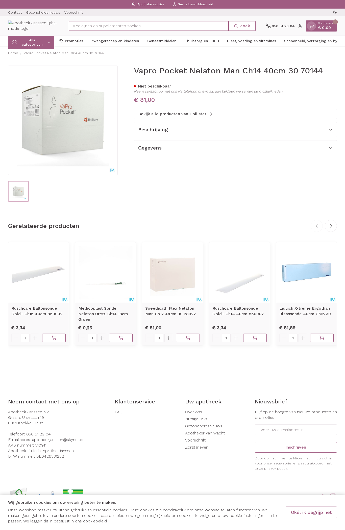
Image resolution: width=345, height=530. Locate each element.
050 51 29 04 (38, 434)
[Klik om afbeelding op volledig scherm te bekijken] (62, 120)
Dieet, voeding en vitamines (251, 41)
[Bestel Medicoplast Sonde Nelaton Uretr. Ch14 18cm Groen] (121, 338)
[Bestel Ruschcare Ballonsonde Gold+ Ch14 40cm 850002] (255, 338)
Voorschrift (73, 12)
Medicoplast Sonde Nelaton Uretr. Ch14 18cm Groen (103, 314)
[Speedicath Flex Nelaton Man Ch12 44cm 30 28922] (172, 272)
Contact (15, 12)
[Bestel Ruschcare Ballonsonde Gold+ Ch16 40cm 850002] (54, 338)
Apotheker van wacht (205, 433)
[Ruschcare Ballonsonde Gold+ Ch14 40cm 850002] (239, 272)
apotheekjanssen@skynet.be (58, 439)
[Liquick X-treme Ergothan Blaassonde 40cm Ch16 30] (306, 272)
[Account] (300, 25)
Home (13, 53)
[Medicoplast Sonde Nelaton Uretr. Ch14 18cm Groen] (105, 272)
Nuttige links (196, 419)
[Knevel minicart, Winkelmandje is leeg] (311, 26)
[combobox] (149, 26)
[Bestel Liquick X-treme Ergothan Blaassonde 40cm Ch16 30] (322, 338)
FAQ (118, 411)
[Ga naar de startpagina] (33, 26)
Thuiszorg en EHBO (202, 41)
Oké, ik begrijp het (311, 512)
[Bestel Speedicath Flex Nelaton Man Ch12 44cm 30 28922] (188, 338)
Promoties (74, 41)
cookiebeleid (95, 521)
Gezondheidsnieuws (43, 12)
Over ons (193, 411)
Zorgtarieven (196, 447)
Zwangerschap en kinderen (115, 41)
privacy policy (275, 468)
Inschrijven (295, 447)
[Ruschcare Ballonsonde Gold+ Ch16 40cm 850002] (38, 272)
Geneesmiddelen (162, 41)
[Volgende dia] (331, 226)
